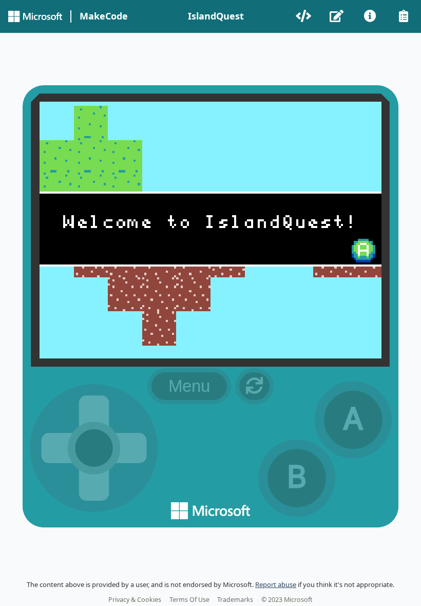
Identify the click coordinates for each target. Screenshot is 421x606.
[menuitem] (304, 16)
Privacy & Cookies (134, 599)
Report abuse (275, 584)
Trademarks (235, 599)
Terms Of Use (189, 599)
